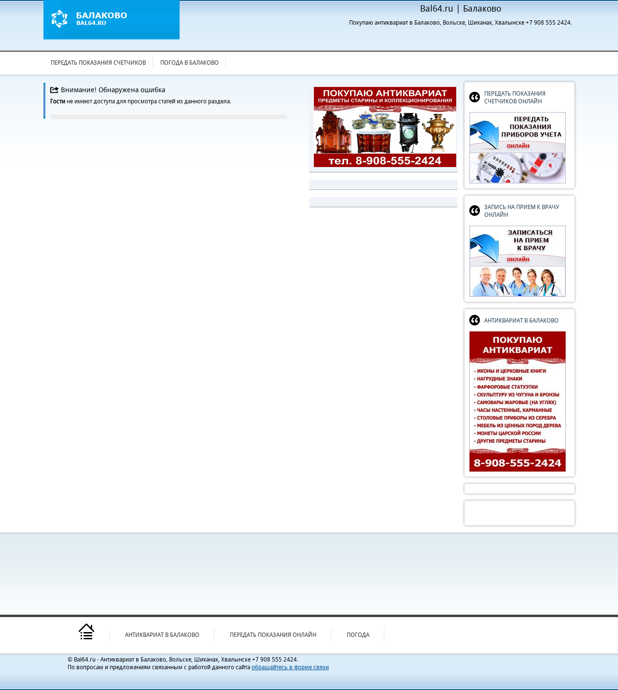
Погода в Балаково (189, 62)
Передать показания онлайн (273, 635)
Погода (358, 635)
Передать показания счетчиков (98, 62)
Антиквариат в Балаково (162, 635)
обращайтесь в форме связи (290, 667)
